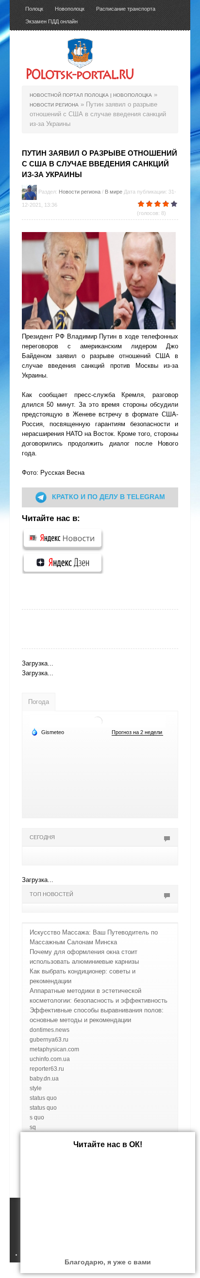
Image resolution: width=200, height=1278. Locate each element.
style (36, 1088)
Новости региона (79, 192)
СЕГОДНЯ (42, 837)
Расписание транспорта (125, 9)
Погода (38, 701)
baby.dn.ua (44, 1078)
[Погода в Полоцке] (97, 720)
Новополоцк (69, 9)
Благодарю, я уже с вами (108, 1262)
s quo (37, 1117)
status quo (43, 1098)
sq (33, 1127)
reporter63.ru (47, 1068)
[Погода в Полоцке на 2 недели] (137, 732)
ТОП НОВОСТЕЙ (51, 894)
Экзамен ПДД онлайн (51, 21)
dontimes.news (49, 1029)
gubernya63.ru (49, 1039)
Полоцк (34, 9)
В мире (113, 192)
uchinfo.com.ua (50, 1059)
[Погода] (47, 732)
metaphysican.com (54, 1049)
